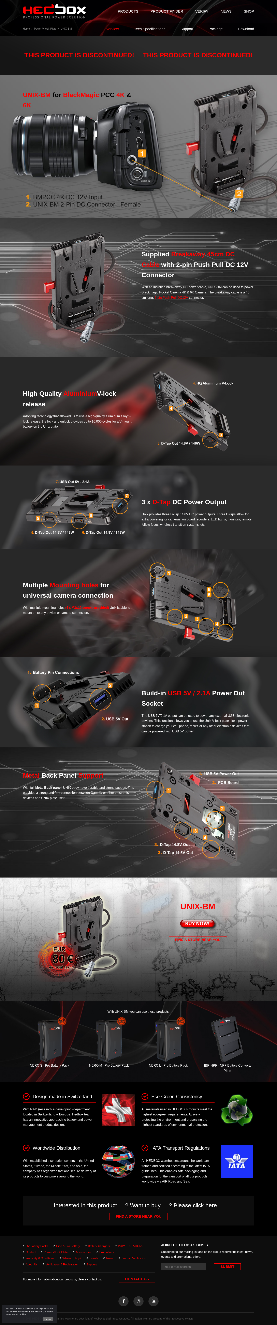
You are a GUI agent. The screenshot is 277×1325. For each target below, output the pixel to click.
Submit (227, 1267)
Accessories (83, 1252)
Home (26, 28)
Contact (31, 1252)
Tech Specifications (149, 29)
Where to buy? (71, 1258)
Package (215, 29)
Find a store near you (198, 940)
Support (186, 29)
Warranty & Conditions (40, 1258)
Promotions (106, 1252)
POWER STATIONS (130, 1246)
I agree (47, 1319)
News (109, 1258)
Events (93, 1258)
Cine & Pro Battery (68, 1246)
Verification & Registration (62, 1264)
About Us (32, 1264)
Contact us (137, 1279)
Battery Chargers (99, 1246)
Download (246, 29)
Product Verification (133, 1258)
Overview (111, 29)
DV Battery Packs (37, 1246)
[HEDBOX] (54, 11)
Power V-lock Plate (45, 28)
